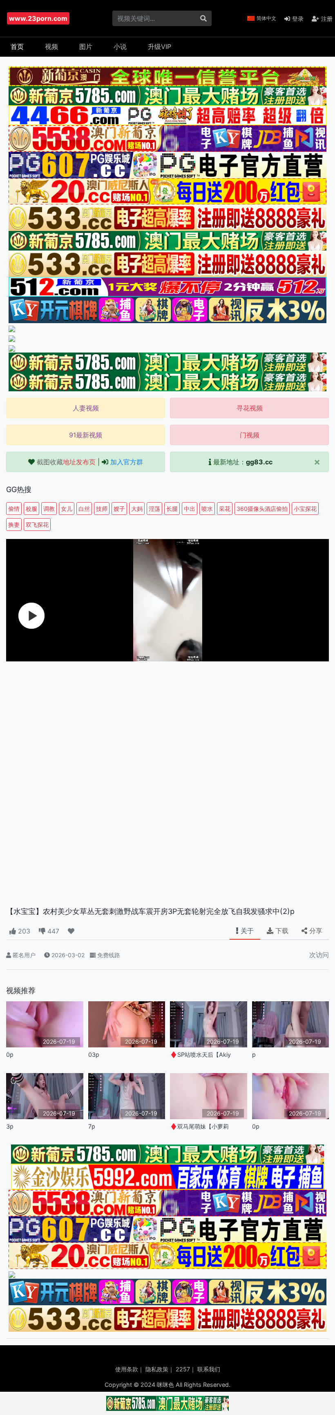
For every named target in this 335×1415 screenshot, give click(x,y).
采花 (224, 508)
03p (93, 1054)
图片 (85, 46)
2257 (183, 1369)
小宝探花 (305, 508)
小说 (120, 46)
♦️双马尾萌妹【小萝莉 (199, 1126)
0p (9, 1054)
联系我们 (208, 1369)
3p (9, 1126)
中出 (189, 508)
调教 (49, 508)
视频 (51, 46)
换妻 (14, 524)
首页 (17, 46)
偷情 (14, 508)
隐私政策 (156, 1369)
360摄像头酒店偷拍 (262, 508)
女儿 (66, 508)
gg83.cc (259, 462)
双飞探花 (37, 524)
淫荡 (154, 508)
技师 (101, 508)
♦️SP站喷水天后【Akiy (200, 1054)
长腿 (172, 508)
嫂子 (119, 508)
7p (91, 1126)
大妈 (137, 508)
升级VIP (159, 46)
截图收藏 (66, 462)
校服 (31, 508)
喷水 (207, 508)
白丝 (84, 508)
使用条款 (126, 1369)
